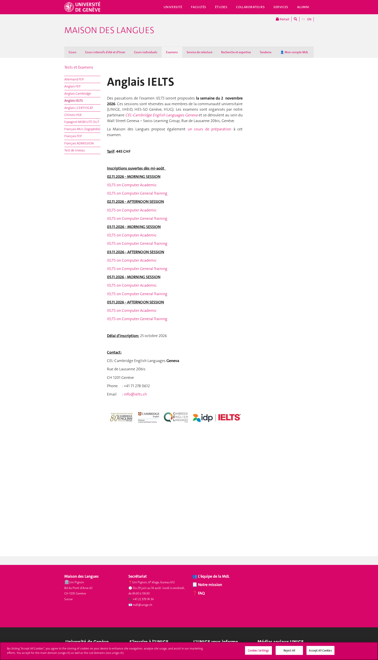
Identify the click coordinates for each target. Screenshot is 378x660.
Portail (284, 19)
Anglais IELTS (73, 100)
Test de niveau (74, 150)
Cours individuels (145, 52)
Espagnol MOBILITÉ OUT (81, 122)
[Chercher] (295, 19)
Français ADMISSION (79, 143)
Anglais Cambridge (77, 93)
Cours (72, 52)
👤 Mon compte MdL (294, 52)
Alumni (303, 7)
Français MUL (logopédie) (82, 129)
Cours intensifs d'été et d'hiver (105, 52)
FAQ (201, 593)
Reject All (289, 650)
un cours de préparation (209, 129)
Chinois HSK (73, 115)
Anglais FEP (72, 86)
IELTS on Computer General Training (137, 193)
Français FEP (73, 136)
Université (173, 7)
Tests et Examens (78, 67)
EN (309, 19)
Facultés (198, 7)
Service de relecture (199, 52)
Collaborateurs (250, 7)
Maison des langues (109, 30)
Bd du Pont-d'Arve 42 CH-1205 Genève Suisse (78, 593)
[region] (189, 651)
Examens (172, 52)
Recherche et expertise (236, 52)
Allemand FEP (74, 79)
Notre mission (209, 584)
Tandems (265, 52)
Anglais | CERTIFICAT (78, 108)
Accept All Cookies (320, 650)
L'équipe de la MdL (213, 576)
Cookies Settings (258, 650)
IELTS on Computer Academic (132, 185)
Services (280, 7)
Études (221, 7)
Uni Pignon (76, 582)
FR (303, 19)
